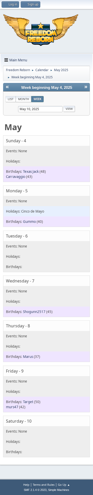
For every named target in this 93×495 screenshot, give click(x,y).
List (10, 99)
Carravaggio (15, 176)
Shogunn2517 (34, 311)
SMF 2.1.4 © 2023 (35, 489)
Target (28, 401)
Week (37, 99)
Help (26, 485)
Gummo (29, 221)
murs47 (12, 407)
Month (23, 99)
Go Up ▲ (64, 485)
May (13, 126)
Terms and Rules (44, 485)
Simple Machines (58, 489)
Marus (28, 356)
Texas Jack (31, 171)
